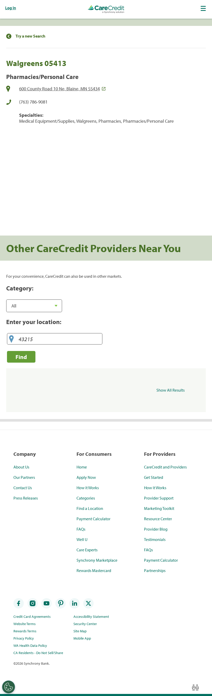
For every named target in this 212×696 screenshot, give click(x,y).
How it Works (88, 487)
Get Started (153, 477)
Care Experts (87, 549)
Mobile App (82, 638)
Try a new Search (30, 36)
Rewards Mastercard (94, 570)
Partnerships (154, 570)
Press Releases (25, 498)
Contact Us (22, 487)
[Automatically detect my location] (11, 339)
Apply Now (86, 477)
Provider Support (158, 498)
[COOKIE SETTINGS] (8, 686)
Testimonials (154, 539)
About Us (21, 467)
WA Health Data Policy (30, 645)
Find (21, 357)
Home (82, 467)
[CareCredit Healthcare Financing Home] (106, 9)
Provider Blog (156, 529)
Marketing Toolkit (159, 508)
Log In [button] (10, 7)
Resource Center (158, 518)
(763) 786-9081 (33, 102)
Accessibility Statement (91, 616)
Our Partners (24, 477)
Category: (19, 288)
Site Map (80, 631)
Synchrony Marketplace (97, 560)
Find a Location (90, 508)
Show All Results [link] (170, 390)
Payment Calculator (93, 518)
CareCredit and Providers (165, 467)
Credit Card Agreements (32, 616)
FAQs (81, 529)
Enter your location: (33, 322)
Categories (86, 498)
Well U (82, 539)
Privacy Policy (23, 638)
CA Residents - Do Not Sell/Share (38, 652)
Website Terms (24, 623)
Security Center (85, 623)
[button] (203, 8)
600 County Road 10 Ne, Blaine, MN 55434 (59, 89)
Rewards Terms (24, 631)
